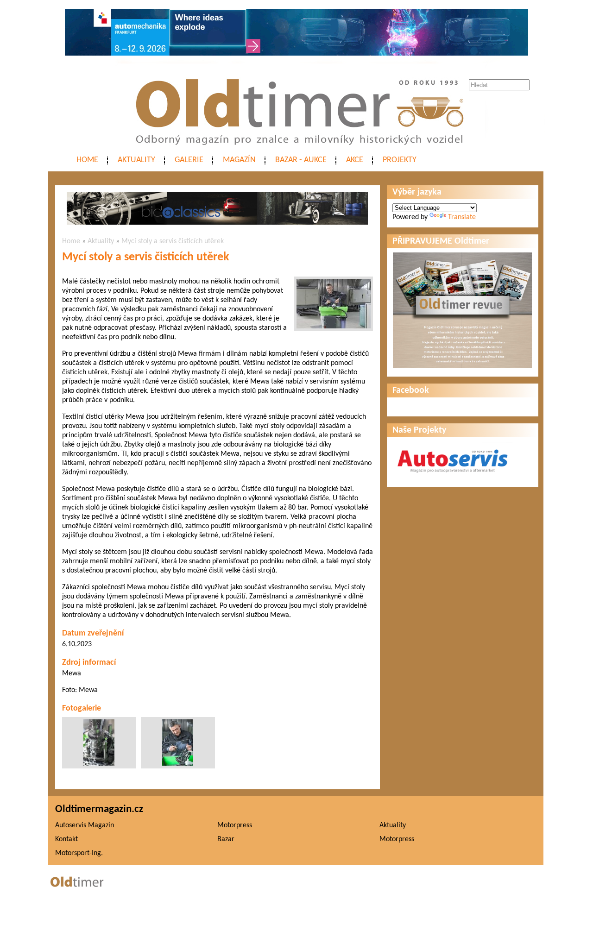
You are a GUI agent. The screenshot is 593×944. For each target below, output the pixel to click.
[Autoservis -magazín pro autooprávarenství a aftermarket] (452, 476)
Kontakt (66, 839)
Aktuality (136, 160)
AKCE (354, 160)
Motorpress (234, 825)
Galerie (189, 160)
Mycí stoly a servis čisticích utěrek (172, 241)
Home (87, 160)
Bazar (225, 839)
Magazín (239, 160)
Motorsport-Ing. (79, 853)
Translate (462, 217)
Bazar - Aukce (301, 160)
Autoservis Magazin (84, 825)
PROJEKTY (399, 160)
